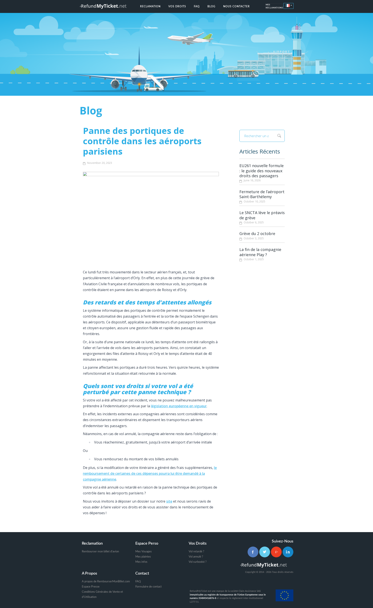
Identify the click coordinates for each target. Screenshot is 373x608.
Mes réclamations (274, 6)
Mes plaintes (143, 556)
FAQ (197, 6)
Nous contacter (236, 6)
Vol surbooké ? (198, 562)
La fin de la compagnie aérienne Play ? (260, 252)
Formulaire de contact (148, 586)
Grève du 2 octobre (257, 233)
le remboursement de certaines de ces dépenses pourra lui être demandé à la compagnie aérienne (150, 473)
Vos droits (177, 6)
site (169, 501)
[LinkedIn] (288, 552)
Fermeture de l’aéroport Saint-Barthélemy (261, 194)
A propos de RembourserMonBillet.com (106, 581)
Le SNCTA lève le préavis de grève (262, 215)
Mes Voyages (143, 551)
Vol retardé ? (196, 551)
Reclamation (150, 6)
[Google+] (276, 552)
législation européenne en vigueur (179, 406)
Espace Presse (91, 586)
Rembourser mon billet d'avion (100, 551)
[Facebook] (253, 552)
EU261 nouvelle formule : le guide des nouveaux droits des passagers (261, 170)
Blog (211, 6)
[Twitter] (264, 552)
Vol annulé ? (196, 556)
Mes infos (141, 562)
